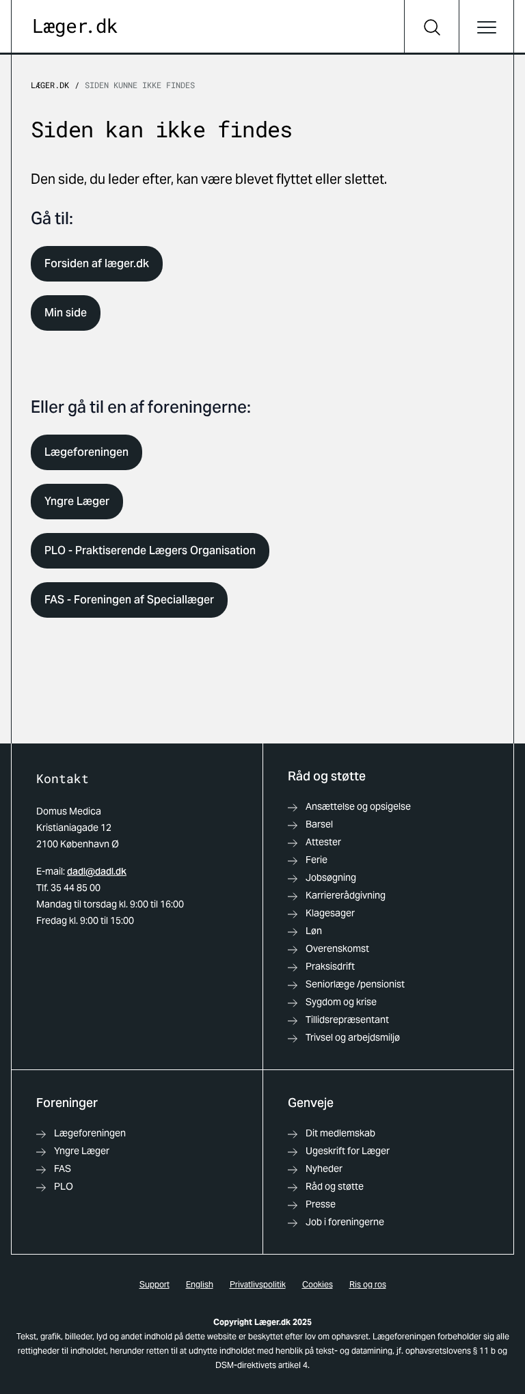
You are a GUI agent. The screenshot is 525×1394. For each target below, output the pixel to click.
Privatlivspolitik (258, 1284)
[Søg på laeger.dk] (431, 27)
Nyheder (324, 1168)
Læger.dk (50, 84)
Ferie (316, 859)
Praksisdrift (330, 966)
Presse (321, 1204)
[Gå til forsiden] (75, 27)
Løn (314, 931)
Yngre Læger (76, 501)
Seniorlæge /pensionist (355, 984)
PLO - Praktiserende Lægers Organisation (150, 550)
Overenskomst (337, 948)
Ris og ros (367, 1284)
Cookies (317, 1284)
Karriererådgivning (346, 895)
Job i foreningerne (345, 1222)
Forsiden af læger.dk (96, 263)
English (199, 1284)
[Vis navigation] (486, 27)
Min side (65, 312)
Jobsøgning (331, 877)
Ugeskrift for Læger (348, 1151)
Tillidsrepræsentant (347, 1019)
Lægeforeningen (86, 452)
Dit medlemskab (340, 1133)
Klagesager (330, 913)
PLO (63, 1186)
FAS (62, 1168)
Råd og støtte (335, 1186)
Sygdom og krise (341, 1002)
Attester (323, 842)
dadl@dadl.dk (96, 871)
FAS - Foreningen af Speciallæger (129, 599)
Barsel (319, 824)
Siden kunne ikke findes (140, 84)
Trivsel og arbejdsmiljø (353, 1037)
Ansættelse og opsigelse (358, 806)
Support (154, 1284)
